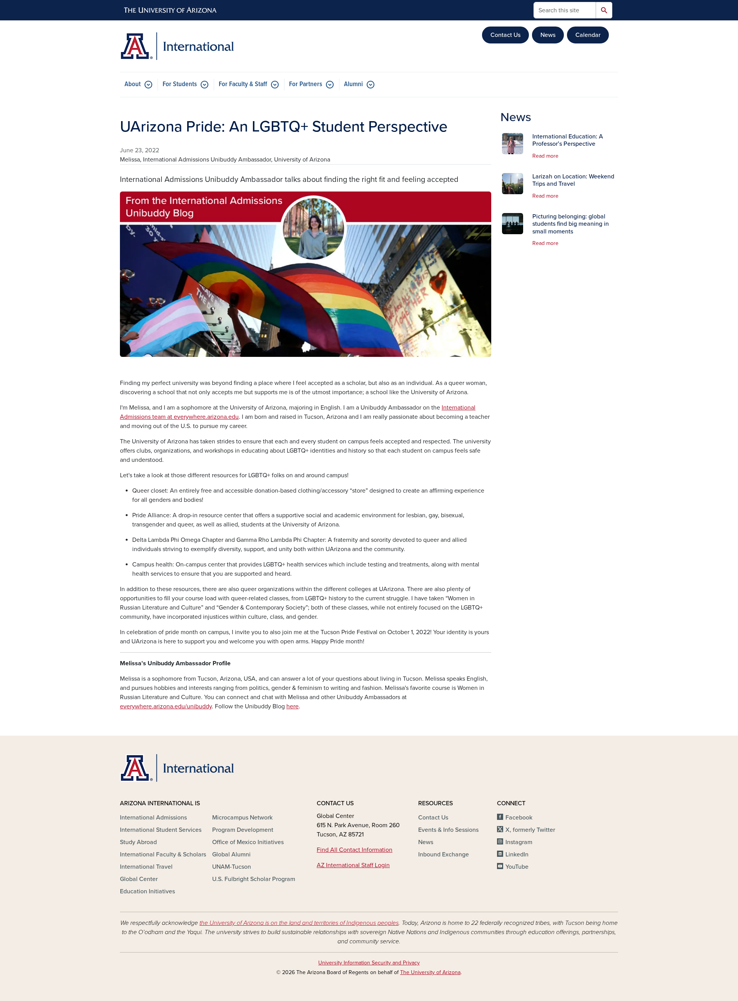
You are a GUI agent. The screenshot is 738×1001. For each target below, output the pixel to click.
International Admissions (153, 817)
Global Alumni (231, 854)
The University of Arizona (430, 972)
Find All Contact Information (354, 850)
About (133, 84)
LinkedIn (517, 854)
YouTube (517, 867)
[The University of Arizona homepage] (170, 10)
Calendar (587, 35)
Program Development (242, 830)
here (292, 706)
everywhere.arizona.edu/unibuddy (166, 706)
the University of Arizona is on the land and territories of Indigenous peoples (299, 923)
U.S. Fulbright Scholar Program (253, 879)
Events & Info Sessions (448, 830)
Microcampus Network (242, 817)
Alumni (353, 84)
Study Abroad (138, 842)
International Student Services (160, 830)
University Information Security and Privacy (369, 962)
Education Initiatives (147, 891)
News (547, 35)
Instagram (518, 842)
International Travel (146, 867)
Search (604, 10)
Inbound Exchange (443, 854)
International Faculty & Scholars (163, 854)
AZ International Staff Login (353, 865)
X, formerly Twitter (530, 830)
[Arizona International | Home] (200, 46)
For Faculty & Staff (243, 84)
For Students (180, 84)
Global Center (139, 879)
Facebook (518, 817)
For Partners (305, 84)
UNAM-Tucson (231, 867)
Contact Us (505, 35)
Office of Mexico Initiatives (248, 842)
